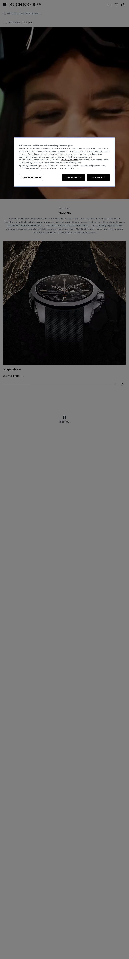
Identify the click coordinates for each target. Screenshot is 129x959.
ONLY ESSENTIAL (73, 177)
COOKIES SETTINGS (31, 177)
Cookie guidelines (69, 160)
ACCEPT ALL (98, 177)
